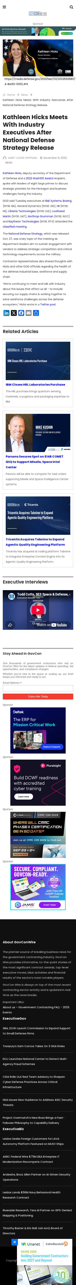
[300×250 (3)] (38, 783)
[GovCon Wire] (38, 14)
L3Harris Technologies (22, 211)
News (24, 95)
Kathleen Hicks (12, 173)
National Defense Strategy (25, 233)
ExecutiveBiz (13, 1129)
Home (10, 95)
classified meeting (15, 226)
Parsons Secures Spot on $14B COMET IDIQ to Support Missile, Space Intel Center (34, 461)
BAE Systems (53, 201)
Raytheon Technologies (23, 221)
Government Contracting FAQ (39, 1007)
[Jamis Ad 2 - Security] (38, 887)
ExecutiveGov (14, 1018)
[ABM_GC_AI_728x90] (38, 31)
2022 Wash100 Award (39, 178)
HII (58, 206)
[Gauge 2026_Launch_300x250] (43, 1262)
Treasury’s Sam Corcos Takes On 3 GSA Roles (34, 1046)
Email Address (12, 683)
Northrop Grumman (40, 216)
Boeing (67, 201)
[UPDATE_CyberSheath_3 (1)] (38, 835)
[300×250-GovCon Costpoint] (38, 730)
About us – (10, 1007)
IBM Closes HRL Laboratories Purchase (35, 384)
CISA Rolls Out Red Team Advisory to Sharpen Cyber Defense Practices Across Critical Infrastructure (34, 1082)
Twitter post (48, 304)
